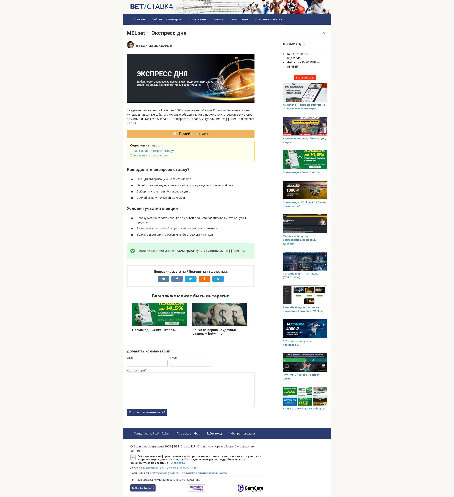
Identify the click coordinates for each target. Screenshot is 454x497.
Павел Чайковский (154, 46)
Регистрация (239, 19)
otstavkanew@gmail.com (164, 473)
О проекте (178, 463)
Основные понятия (268, 19)
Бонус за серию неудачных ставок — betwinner (214, 332)
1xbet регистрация (242, 433)
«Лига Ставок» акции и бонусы (304, 408)
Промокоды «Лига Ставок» (154, 330)
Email (173, 358)
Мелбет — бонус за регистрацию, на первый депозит (300, 239)
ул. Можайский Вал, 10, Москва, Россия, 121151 (168, 467)
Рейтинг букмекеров (166, 19)
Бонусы (218, 19)
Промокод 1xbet (188, 433)
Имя (130, 358)
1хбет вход (214, 433)
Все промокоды (305, 77)
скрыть (156, 145)
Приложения (197, 19)
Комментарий (136, 370)
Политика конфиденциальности (204, 473)
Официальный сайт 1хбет (152, 433)
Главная (139, 19)
